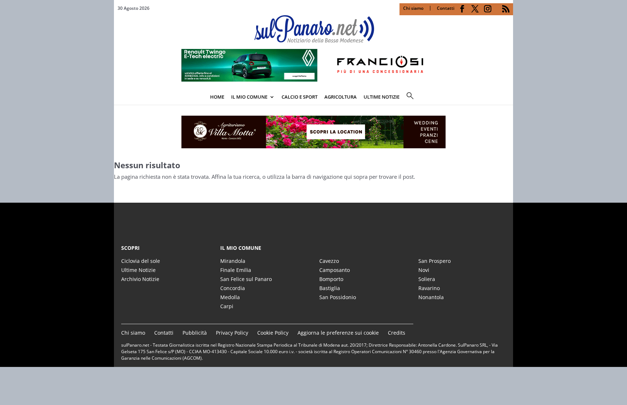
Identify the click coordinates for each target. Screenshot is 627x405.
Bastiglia (329, 288)
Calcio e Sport (299, 97)
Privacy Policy (232, 332)
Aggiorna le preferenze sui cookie (338, 332)
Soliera (426, 279)
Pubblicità (195, 332)
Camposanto (334, 269)
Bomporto (331, 279)
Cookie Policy (272, 332)
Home (217, 97)
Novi (423, 269)
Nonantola (431, 297)
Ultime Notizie (138, 269)
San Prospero (434, 260)
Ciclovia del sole (140, 260)
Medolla (230, 297)
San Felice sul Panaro (246, 279)
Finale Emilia (235, 269)
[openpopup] (507, 97)
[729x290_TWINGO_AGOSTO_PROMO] (313, 79)
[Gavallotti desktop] (313, 132)
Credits (396, 332)
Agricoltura (340, 97)
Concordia (232, 288)
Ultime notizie (381, 97)
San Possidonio (337, 297)
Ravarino (429, 288)
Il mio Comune (249, 97)
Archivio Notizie (140, 279)
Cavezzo (329, 260)
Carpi (226, 306)
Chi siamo (413, 8)
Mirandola (232, 260)
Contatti (445, 8)
